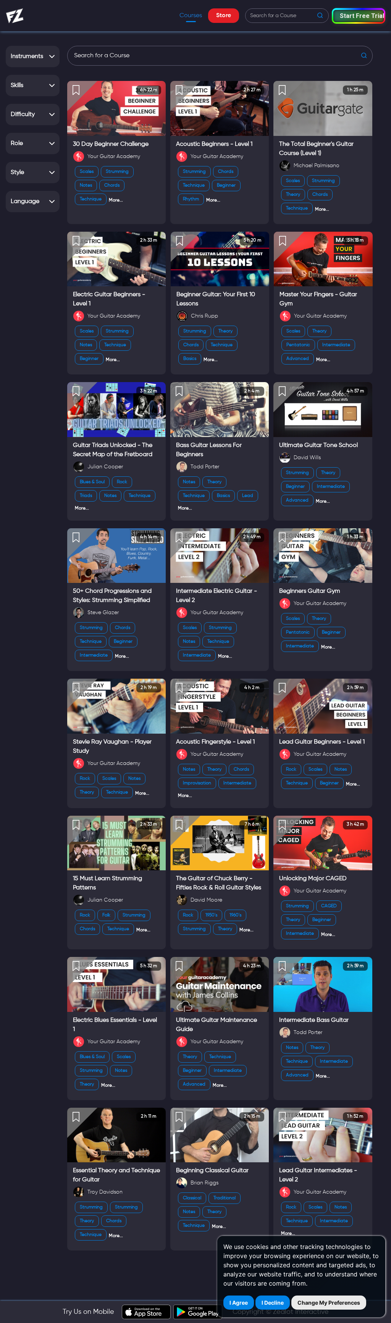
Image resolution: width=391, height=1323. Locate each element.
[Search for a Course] (220, 56)
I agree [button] (238, 1302)
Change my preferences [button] (328, 1302)
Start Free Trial (362, 15)
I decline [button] (273, 1302)
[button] (358, 16)
